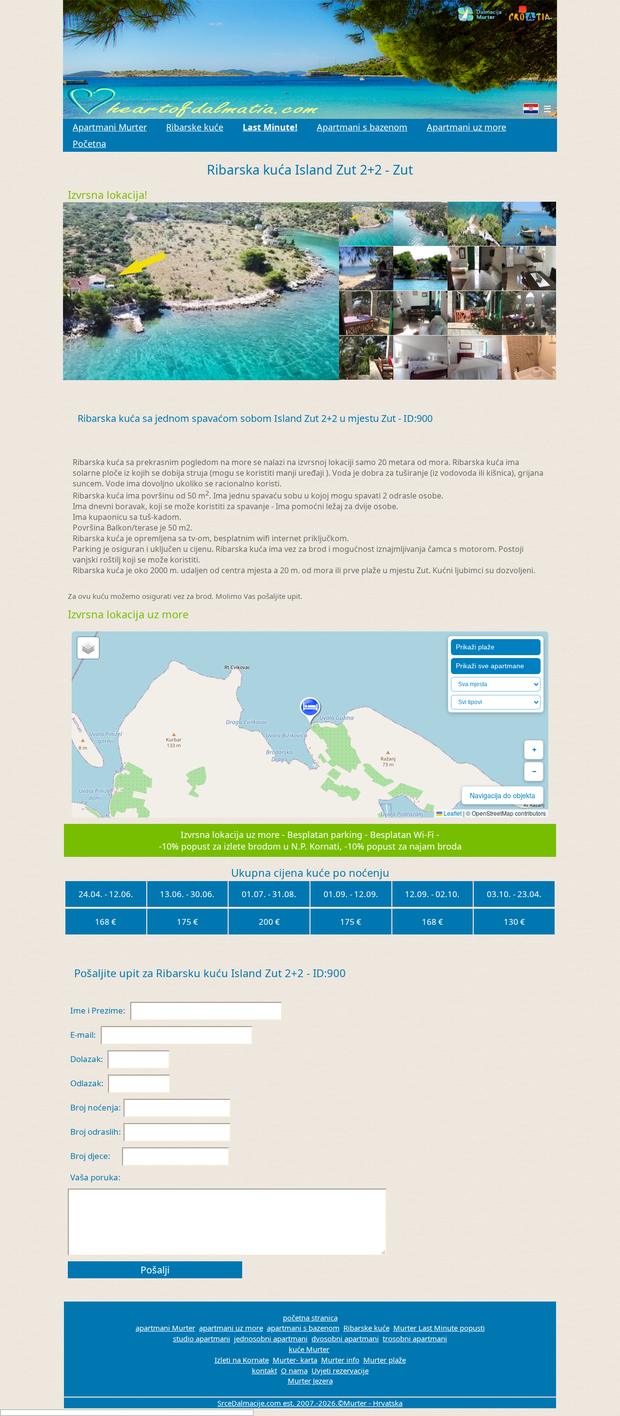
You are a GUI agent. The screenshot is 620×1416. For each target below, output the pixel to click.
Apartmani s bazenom (362, 127)
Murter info (340, 1360)
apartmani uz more (231, 1328)
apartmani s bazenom (303, 1328)
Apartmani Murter (110, 127)
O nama (294, 1370)
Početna (89, 143)
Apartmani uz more (466, 127)
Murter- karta (295, 1360)
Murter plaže (384, 1360)
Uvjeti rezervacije (340, 1370)
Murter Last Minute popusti (439, 1328)
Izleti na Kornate (242, 1360)
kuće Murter (309, 1349)
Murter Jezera (310, 1380)
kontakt (264, 1370)
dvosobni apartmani (345, 1338)
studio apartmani (201, 1338)
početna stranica (310, 1317)
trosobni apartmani (415, 1338)
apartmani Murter (165, 1328)
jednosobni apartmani (271, 1338)
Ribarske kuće (194, 127)
